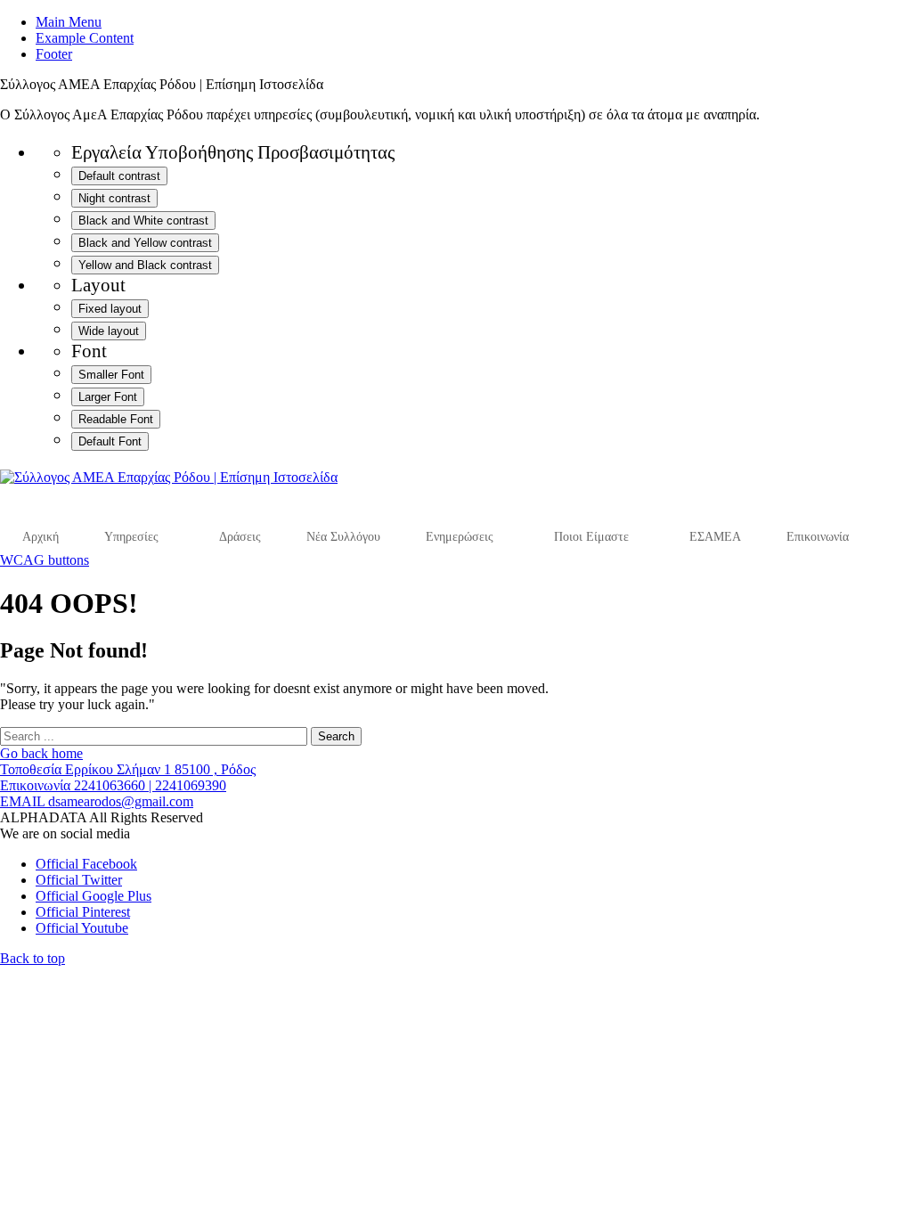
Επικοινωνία (817, 536)
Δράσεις (240, 536)
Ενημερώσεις (459, 536)
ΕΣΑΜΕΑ (715, 536)
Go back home (41, 753)
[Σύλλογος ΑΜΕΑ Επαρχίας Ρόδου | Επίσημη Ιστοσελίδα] (169, 477)
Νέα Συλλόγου (343, 536)
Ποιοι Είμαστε (591, 536)
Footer (54, 53)
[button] (32, 958)
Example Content (85, 37)
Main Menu (69, 21)
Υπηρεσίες (131, 536)
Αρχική (40, 536)
